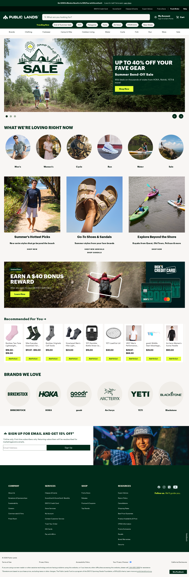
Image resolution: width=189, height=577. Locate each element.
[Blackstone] (171, 406)
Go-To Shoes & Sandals (94, 237)
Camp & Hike (66, 32)
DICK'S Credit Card (101, 9)
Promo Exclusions (124, 529)
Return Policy (123, 498)
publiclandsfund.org (144, 571)
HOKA (48, 410)
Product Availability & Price (127, 519)
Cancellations (123, 503)
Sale (178, 32)
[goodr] (79, 406)
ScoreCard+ (117, 9)
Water (107, 32)
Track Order (174, 9)
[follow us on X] (170, 487)
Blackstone (171, 410)
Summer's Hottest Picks (32, 237)
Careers (11, 508)
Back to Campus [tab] (11, 116)
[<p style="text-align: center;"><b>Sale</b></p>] (171, 159)
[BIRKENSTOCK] (17, 406)
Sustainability (13, 503)
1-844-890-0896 (134, 567)
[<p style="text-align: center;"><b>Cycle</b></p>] (79, 159)
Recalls (120, 534)
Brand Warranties (124, 539)
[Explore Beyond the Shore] (157, 231)
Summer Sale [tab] (7, 116)
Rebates (84, 498)
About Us (11, 493)
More (164, 32)
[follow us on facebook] (160, 487)
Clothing (29, 32)
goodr (79, 410)
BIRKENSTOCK (18, 410)
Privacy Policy (44, 562)
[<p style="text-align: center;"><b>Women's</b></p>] (48, 159)
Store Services (50, 508)
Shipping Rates (123, 508)
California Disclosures (179, 562)
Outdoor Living (88, 32)
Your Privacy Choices (120, 562)
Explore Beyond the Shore (157, 237)
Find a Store (161, 9)
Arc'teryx (110, 410)
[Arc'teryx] (109, 406)
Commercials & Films (16, 513)
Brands (12, 32)
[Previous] (174, 116)
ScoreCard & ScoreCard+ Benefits (57, 498)
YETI (140, 410)
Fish (137, 32)
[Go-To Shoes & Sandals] (94, 231)
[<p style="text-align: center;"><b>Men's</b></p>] (17, 159)
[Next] (181, 116)
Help (185, 9)
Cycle (122, 32)
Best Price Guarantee (125, 513)
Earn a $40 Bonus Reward (37, 279)
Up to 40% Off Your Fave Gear (143, 65)
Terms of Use (6, 562)
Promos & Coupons (88, 503)
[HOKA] (48, 406)
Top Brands (86, 508)
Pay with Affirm (50, 534)
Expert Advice (147, 9)
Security (121, 544)
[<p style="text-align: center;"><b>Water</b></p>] (140, 159)
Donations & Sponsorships (17, 498)
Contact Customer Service (54, 519)
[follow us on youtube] (175, 487)
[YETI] (140, 406)
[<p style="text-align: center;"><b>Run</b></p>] (109, 159)
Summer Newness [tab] (15, 116)
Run (150, 32)
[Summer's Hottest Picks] (32, 231)
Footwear (47, 32)
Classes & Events (132, 9)
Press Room (12, 519)
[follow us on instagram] (165, 487)
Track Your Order (51, 524)
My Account (49, 513)
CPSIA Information (124, 524)
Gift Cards (48, 529)
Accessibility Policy (83, 562)
